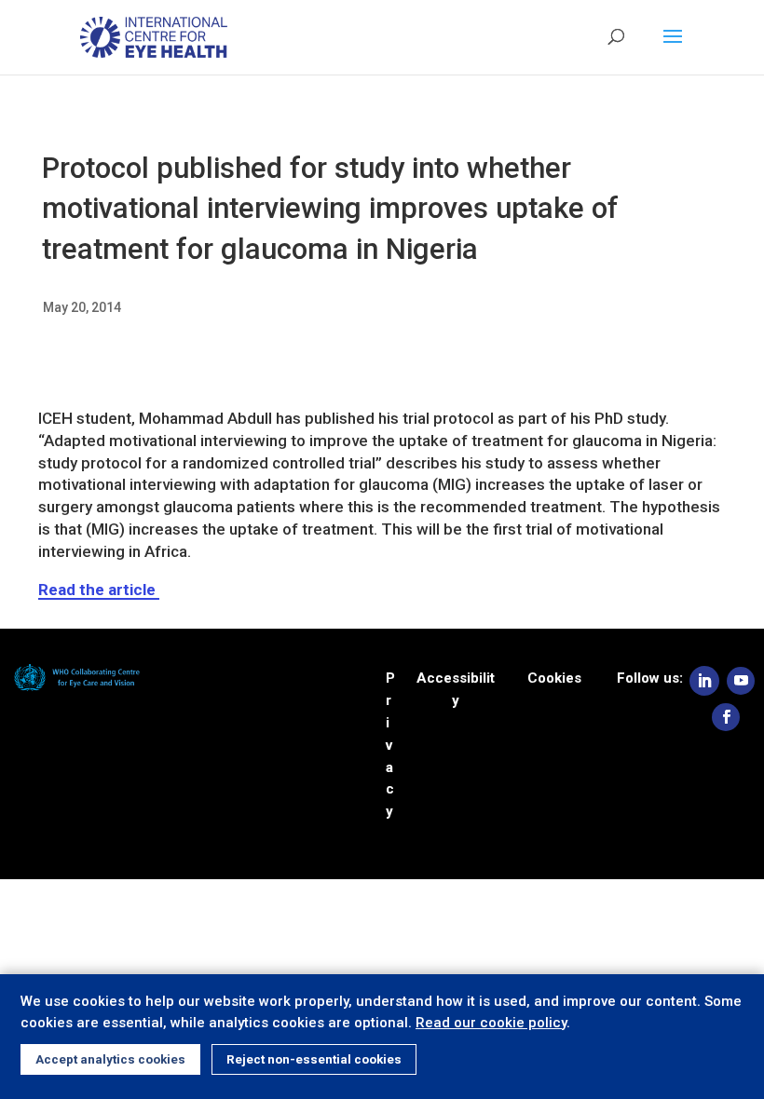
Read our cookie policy (491, 1022)
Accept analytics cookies (110, 1059)
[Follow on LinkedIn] (704, 681)
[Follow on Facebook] (726, 717)
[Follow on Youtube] (741, 681)
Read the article (98, 589)
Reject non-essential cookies (314, 1059)
